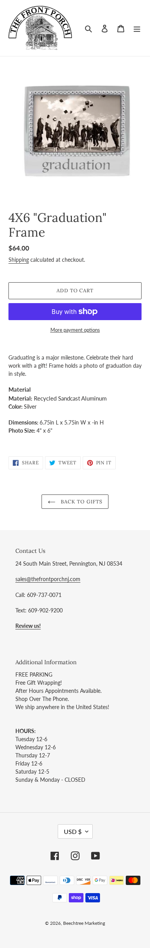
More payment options (75, 330)
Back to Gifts (80, 501)
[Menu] (137, 28)
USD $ (73, 831)
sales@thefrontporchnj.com (47, 579)
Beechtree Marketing (84, 923)
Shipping (18, 259)
